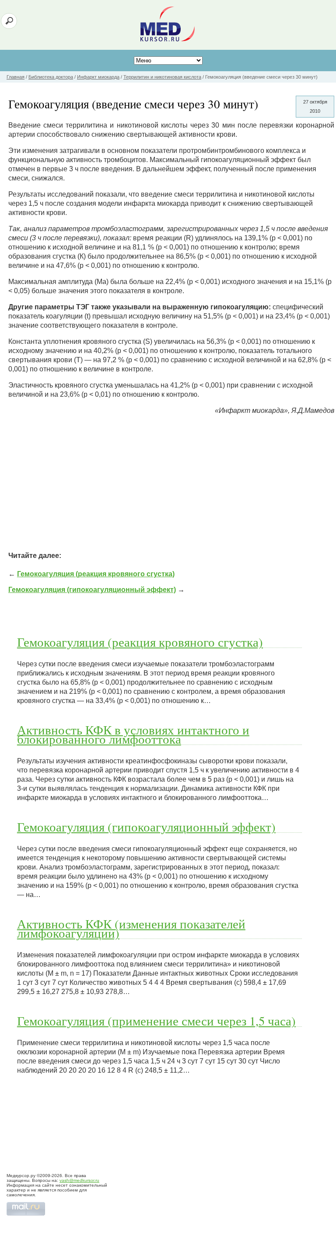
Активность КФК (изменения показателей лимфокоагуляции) (131, 928)
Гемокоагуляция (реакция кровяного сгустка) (96, 574)
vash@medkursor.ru (79, 1180)
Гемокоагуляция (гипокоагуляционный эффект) (92, 589)
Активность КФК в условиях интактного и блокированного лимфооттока (133, 734)
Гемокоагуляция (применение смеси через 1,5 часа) (156, 1020)
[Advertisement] (171, 483)
